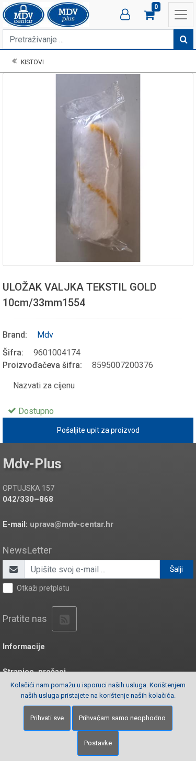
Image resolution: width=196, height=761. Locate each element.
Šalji (176, 569)
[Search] (183, 39)
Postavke (98, 743)
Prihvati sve (47, 718)
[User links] (125, 14)
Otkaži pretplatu (43, 588)
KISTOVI (32, 62)
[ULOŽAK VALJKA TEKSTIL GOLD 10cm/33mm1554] (98, 168)
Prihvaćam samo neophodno (122, 718)
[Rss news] (64, 618)
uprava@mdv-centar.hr (71, 524)
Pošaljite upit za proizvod (98, 430)
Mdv (45, 335)
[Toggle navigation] (180, 14)
